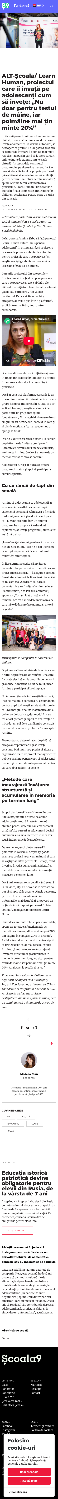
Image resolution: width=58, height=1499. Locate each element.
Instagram (8, 1430)
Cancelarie (8, 1392)
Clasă (5, 1384)
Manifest (36, 1384)
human (10, 1131)
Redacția (36, 1388)
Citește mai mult (17, 1230)
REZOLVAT (8, 1397)
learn (34, 1124)
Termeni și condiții (42, 1426)
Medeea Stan (29, 1074)
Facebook (7, 1426)
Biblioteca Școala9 (13, 1405)
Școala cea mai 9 (12, 1401)
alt (8, 1117)
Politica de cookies (42, 1430)
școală (26, 1117)
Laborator (8, 1388)
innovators (13, 1124)
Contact (35, 1392)
